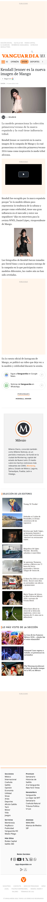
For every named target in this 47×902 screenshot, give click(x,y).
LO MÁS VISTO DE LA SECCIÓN (20, 627)
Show (24, 61)
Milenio (12, 117)
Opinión (15, 61)
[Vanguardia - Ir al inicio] (23, 57)
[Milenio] (23, 429)
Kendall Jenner (24, 399)
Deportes (34, 61)
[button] (3, 62)
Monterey (31, 465)
